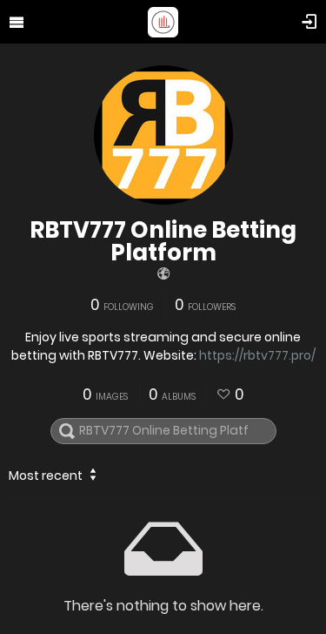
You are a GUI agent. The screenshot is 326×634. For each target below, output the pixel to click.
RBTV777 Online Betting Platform (163, 241)
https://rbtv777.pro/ (257, 355)
